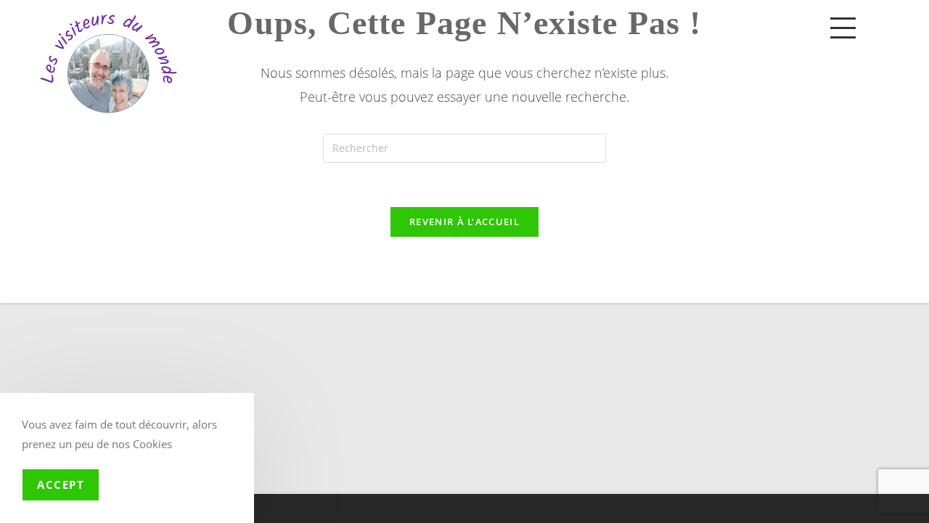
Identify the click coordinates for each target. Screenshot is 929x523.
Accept (60, 484)
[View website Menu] (842, 27)
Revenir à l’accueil (464, 221)
